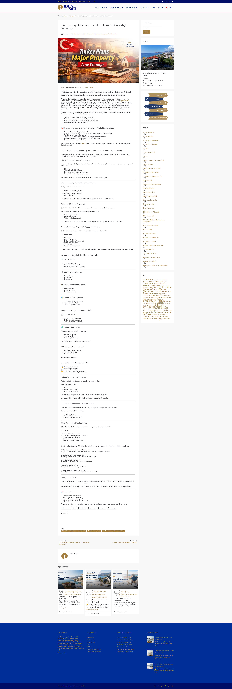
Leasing (158, 289)
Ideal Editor (89, 88)
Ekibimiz (89, 647)
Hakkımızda (91, 640)
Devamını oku (62, 653)
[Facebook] (155, 686)
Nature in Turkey (166, 290)
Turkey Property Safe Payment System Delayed (98, 601)
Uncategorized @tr (149, 249)
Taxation (165, 306)
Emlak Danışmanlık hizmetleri (153, 155)
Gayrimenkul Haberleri (74, 591)
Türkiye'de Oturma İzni (151, 233)
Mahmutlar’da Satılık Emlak (125, 649)
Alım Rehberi (91, 642)
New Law (145, 292)
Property (160, 294)
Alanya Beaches (156, 275)
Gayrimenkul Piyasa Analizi (73, 593)
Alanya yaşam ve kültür (151, 136)
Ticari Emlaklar (148, 203)
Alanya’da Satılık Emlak (124, 637)
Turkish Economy (159, 313)
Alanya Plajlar (148, 132)
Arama (146, 32)
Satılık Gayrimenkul (98, 595)
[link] (157, 57)
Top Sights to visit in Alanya (157, 307)
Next (171, 57)
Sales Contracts (159, 306)
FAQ (88, 644)
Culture (158, 279)
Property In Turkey (94, 531)
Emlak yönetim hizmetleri (151, 163)
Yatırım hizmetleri (149, 257)
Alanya (147, 274)
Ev (60, 16)
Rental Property (149, 306)
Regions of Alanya (161, 304)
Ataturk (145, 144)
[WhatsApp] (169, 686)
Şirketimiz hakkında (150, 195)
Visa (162, 315)
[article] (157, 64)
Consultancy (149, 278)
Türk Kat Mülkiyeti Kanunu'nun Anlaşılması (153, 216)
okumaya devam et (64, 608)
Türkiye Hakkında (149, 229)
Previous (144, 57)
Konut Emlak (147, 175)
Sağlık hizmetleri (149, 187)
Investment (82, 531)
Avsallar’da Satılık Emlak (124, 640)
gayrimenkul (125, 101)
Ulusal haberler (148, 245)
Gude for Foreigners (69, 531)
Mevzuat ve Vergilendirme (71, 16)
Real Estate (157, 298)
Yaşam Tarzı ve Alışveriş (151, 253)
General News (158, 284)
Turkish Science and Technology (153, 315)
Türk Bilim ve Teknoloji (151, 207)
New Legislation (154, 292)
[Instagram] (162, 686)
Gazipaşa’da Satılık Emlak (125, 651)
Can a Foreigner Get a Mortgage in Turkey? (122, 599)
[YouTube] (166, 686)
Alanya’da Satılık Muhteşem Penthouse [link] (156, 73)
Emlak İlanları (148, 159)
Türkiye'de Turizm (149, 237)
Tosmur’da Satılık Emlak (124, 644)
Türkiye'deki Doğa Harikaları (153, 241)
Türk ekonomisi (148, 211)
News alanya (163, 292)
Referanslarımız (148, 183)
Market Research (156, 291)
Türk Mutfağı (147, 225)
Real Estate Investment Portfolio (113, 531)
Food (151, 283)
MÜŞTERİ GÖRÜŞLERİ (94, 649)
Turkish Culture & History (153, 311)
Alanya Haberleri (149, 128)
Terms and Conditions (94, 651)
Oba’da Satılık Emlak (123, 647)
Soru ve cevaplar (148, 199)
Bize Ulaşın (90, 637)
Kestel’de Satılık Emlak (124, 642)
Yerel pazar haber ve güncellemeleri (104, 34)
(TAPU (83, 143)
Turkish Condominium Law (160, 310)
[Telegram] (173, 686)
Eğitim (145, 151)
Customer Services (161, 281)
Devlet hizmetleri (149, 147)
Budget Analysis (162, 277)
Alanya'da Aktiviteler (150, 140)
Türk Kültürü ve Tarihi (150, 221)
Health (169, 287)
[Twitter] (159, 686)
